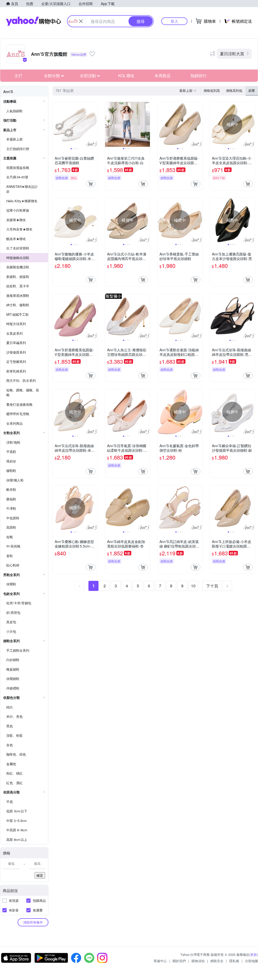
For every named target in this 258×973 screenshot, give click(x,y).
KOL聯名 (126, 75)
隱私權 (234, 960)
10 (193, 586)
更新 (253, 954)
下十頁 (212, 586)
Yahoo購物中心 (33, 21)
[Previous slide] (56, 124)
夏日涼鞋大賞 (232, 53)
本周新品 (162, 75)
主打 (18, 75)
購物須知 (198, 960)
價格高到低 (234, 90)
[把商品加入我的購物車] (90, 184)
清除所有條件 (33, 922)
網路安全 (216, 960)
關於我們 (179, 960)
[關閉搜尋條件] (81, 21)
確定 (40, 875)
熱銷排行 (198, 75)
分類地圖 (251, 960)
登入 (174, 21)
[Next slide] (94, 124)
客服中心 (160, 960)
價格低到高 (212, 90)
